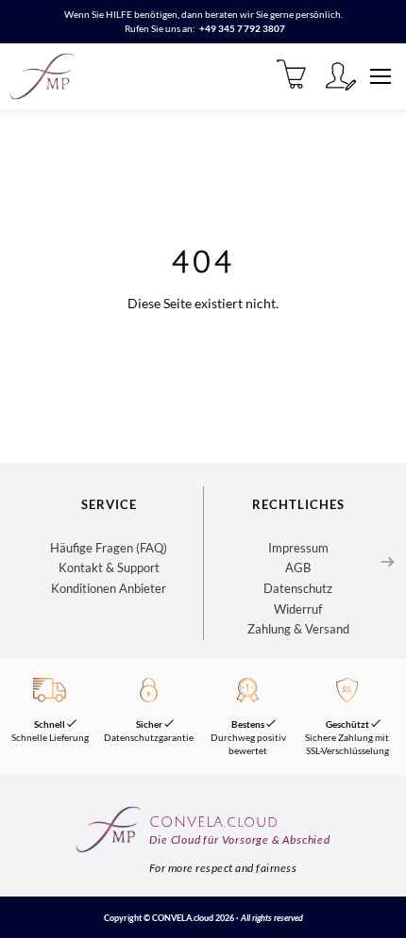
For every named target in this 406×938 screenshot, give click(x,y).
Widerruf (298, 609)
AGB (298, 567)
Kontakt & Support (109, 567)
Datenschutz (297, 588)
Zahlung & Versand (298, 628)
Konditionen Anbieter (108, 588)
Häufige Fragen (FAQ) (108, 547)
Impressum (298, 547)
